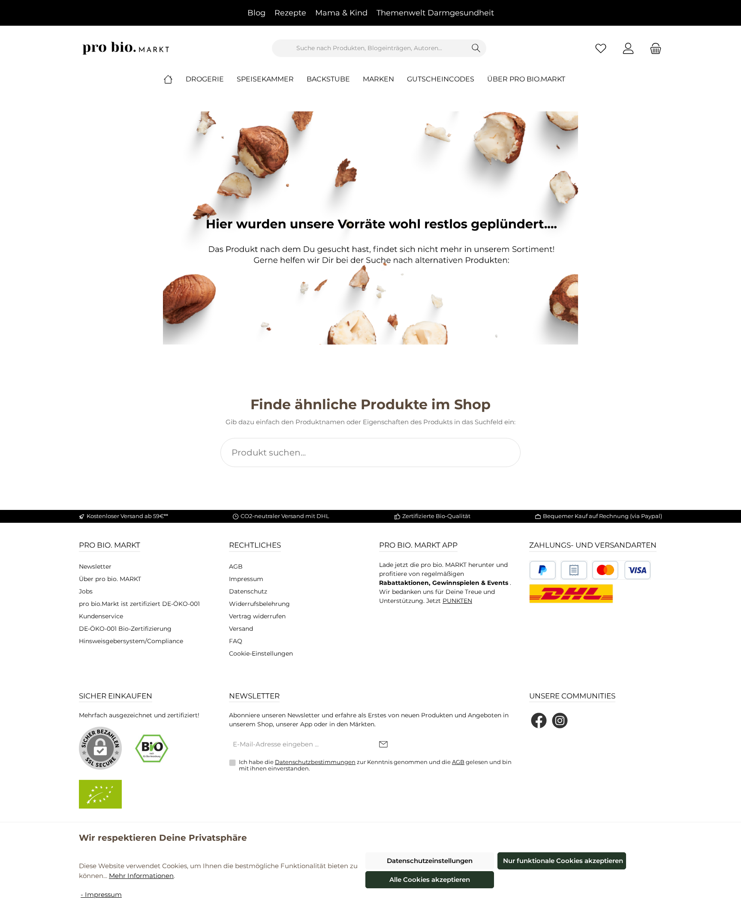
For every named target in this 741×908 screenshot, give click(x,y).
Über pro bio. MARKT (110, 579)
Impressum (246, 579)
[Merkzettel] (600, 48)
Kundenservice (101, 616)
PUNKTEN (457, 601)
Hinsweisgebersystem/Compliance (131, 641)
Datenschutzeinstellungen (430, 861)
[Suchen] (476, 48)
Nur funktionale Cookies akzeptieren (563, 861)
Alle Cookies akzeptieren (429, 879)
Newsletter (95, 566)
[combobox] (369, 48)
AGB (236, 566)
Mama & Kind (341, 13)
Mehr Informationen (141, 876)
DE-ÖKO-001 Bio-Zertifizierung (125, 628)
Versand (241, 628)
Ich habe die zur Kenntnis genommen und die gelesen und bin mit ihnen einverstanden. (375, 765)
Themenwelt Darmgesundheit (435, 13)
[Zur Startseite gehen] (126, 48)
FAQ (235, 641)
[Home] (174, 79)
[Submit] (383, 745)
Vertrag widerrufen (257, 616)
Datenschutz (248, 591)
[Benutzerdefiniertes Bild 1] (542, 570)
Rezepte (290, 13)
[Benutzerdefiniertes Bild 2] (573, 570)
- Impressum (101, 894)
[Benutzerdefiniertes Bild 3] (621, 570)
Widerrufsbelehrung (259, 604)
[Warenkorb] (653, 48)
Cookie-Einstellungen (261, 653)
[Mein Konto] (628, 48)
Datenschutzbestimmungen (315, 761)
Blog (256, 13)
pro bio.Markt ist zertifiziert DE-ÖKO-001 (139, 604)
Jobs (86, 591)
